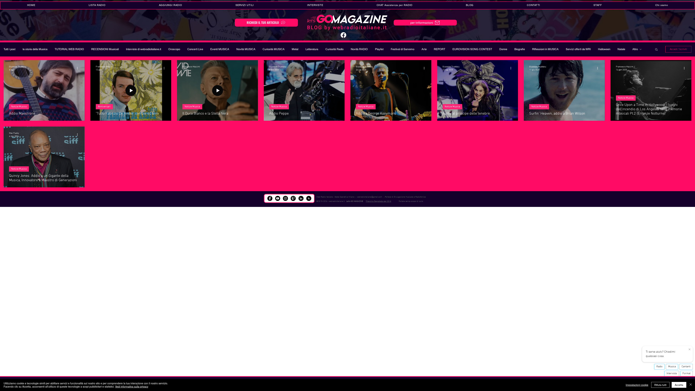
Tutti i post (9, 49)
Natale (621, 49)
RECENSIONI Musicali (105, 49)
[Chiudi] (690, 385)
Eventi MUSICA (219, 49)
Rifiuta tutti (660, 385)
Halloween (604, 49)
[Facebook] (343, 35)
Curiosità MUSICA (274, 49)
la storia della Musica (35, 49)
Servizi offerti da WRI (578, 49)
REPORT (439, 49)
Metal (295, 49)
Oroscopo (174, 49)
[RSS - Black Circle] (308, 198)
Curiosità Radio (334, 49)
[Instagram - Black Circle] (285, 198)
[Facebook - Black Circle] (269, 198)
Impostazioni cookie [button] (637, 385)
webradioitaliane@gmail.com (369, 197)
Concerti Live (195, 49)
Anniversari (104, 106)
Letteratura (312, 49)
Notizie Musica (19, 106)
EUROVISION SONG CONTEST (472, 49)
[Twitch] (293, 198)
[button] (244, 5)
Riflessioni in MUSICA (545, 49)
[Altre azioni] (78, 68)
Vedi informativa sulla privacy (131, 386)
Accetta (679, 385)
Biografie (519, 49)
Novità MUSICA (245, 49)
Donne (503, 49)
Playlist (379, 49)
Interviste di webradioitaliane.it (143, 49)
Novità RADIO (359, 49)
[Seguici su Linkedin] (301, 198)
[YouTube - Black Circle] (277, 198)
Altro (635, 49)
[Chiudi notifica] (689, 349)
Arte (424, 49)
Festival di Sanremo (402, 49)
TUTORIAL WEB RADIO (69, 49)
